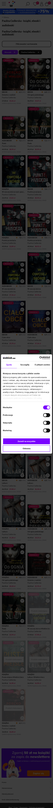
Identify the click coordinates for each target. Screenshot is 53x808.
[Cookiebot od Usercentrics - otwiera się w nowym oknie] (39, 357)
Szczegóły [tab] (24, 365)
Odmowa (26, 448)
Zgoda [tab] (9, 365)
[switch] (46, 415)
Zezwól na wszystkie (26, 441)
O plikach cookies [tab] (42, 365)
